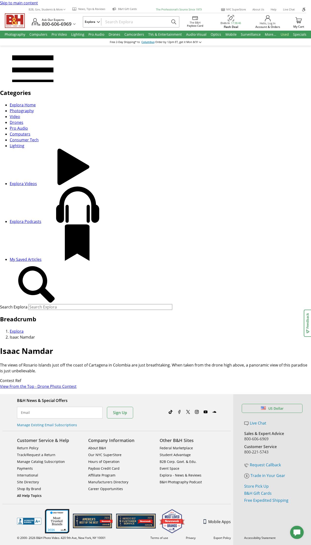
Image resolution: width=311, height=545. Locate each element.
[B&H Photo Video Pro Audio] (17, 20)
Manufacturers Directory (108, 482)
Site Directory (28, 482)
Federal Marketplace (176, 448)
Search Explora (13, 307)
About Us (258, 9)
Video (15, 116)
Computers (20, 134)
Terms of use (159, 538)
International (27, 475)
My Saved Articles (26, 259)
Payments (25, 468)
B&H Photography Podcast (181, 482)
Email (25, 412)
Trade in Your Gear (268, 475)
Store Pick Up (256, 486)
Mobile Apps (219, 521)
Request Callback (265, 465)
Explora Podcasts (25, 221)
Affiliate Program (101, 475)
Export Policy (222, 538)
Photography (22, 110)
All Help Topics (29, 495)
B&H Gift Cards (258, 493)
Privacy (191, 538)
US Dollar (276, 408)
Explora (17, 331)
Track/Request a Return (36, 454)
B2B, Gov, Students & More (46, 9)
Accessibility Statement (260, 538)
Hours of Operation (104, 461)
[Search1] (36, 284)
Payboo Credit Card (104, 468)
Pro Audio (19, 128)
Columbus (148, 42)
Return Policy (27, 448)
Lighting (17, 145)
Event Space (169, 468)
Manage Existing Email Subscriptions (47, 425)
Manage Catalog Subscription (41, 461)
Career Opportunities (105, 488)
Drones (16, 122)
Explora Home (23, 105)
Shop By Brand (29, 488)
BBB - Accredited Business (29, 521)
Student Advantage (175, 454)
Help (273, 9)
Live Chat (289, 9)
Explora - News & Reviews (180, 475)
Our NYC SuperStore (104, 454)
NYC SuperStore (236, 9)
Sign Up (120, 412)
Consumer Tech (24, 140)
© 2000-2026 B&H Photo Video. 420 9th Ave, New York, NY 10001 (61, 538)
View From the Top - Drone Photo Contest (38, 386)
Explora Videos (23, 183)
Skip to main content (19, 3)
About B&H (97, 448)
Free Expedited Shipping (266, 500)
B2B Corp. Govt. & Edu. (178, 461)
